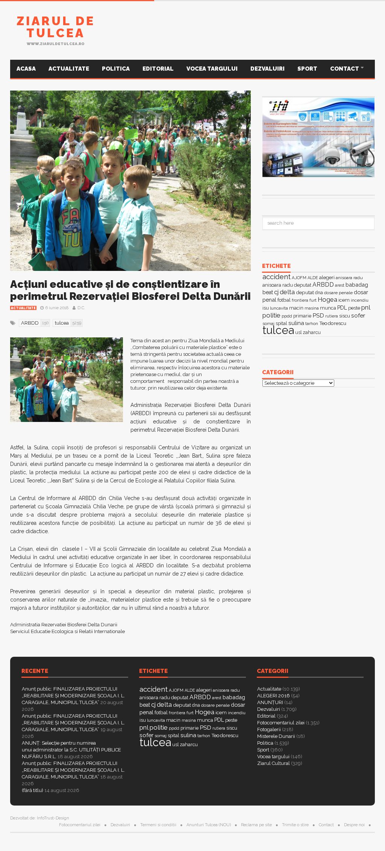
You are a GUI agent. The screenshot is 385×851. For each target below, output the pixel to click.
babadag (357, 284)
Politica (116, 68)
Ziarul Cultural (273, 763)
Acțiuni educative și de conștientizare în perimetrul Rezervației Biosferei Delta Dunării (130, 290)
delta (287, 292)
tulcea (278, 330)
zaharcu (312, 332)
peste (354, 308)
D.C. (81, 307)
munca (328, 308)
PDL (342, 308)
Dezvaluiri (267, 68)
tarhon (311, 323)
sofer (358, 315)
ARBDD (323, 284)
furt (313, 300)
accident (276, 276)
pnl (365, 307)
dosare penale (338, 292)
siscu (344, 316)
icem (344, 300)
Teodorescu (332, 323)
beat (267, 292)
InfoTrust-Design (53, 818)
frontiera (300, 300)
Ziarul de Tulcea (56, 27)
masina (312, 308)
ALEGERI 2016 (273, 695)
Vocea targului (212, 68)
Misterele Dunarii (276, 736)
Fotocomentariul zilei (281, 723)
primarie (302, 316)
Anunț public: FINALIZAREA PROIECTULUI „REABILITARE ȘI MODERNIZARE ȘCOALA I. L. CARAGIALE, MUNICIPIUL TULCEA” (73, 695)
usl (298, 332)
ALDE (313, 277)
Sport (307, 68)
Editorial (158, 68)
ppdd (287, 316)
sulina (296, 322)
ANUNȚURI (270, 702)
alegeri (327, 277)
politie (271, 315)
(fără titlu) (32, 790)
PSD (318, 315)
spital (173, 735)
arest (339, 285)
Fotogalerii (269, 729)
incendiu (359, 300)
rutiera (331, 316)
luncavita (279, 308)
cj (276, 292)
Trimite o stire (295, 824)
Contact (345, 68)
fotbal (284, 300)
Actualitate (69, 68)
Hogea (327, 299)
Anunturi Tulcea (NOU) (208, 824)
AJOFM (299, 277)
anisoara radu (349, 277)
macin (296, 308)
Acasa (26, 68)
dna (319, 292)
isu (265, 308)
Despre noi (354, 824)
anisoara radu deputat (286, 285)
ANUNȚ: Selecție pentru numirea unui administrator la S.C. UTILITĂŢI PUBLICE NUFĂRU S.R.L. (71, 749)
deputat (305, 292)
